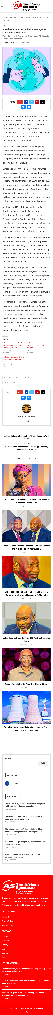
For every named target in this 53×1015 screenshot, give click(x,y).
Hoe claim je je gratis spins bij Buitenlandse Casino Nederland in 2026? (26, 843)
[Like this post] (21, 102)
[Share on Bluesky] (23, 107)
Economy (5, 941)
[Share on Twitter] (31, 102)
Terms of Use (7, 925)
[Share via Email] (28, 107)
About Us (5, 917)
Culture (5, 953)
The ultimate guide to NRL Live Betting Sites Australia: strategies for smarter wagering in (23, 830)
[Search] (50, 6)
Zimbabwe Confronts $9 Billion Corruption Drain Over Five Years (37, 345)
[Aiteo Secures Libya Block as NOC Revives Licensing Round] (26, 618)
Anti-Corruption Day (11, 378)
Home (4, 17)
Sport (4, 949)
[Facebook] (27, 1012)
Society (5, 945)
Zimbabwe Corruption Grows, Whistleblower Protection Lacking (13, 359)
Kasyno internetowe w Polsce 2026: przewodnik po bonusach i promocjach (26, 855)
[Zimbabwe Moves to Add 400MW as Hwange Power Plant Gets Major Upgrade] (26, 707)
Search (8, 758)
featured (26, 378)
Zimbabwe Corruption (11, 382)
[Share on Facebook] (26, 102)
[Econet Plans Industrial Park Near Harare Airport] (26, 664)
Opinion (5, 957)
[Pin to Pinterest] (37, 102)
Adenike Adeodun (11, 42)
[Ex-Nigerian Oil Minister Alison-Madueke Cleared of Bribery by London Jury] (26, 480)
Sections (6, 931)
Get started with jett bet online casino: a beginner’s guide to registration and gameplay (26, 804)
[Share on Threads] (42, 102)
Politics (5, 936)
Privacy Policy (7, 921)
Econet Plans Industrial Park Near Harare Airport (26, 684)
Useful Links (8, 912)
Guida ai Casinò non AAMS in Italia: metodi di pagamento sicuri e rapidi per (23, 817)
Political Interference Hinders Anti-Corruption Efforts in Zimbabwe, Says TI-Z (13, 345)
